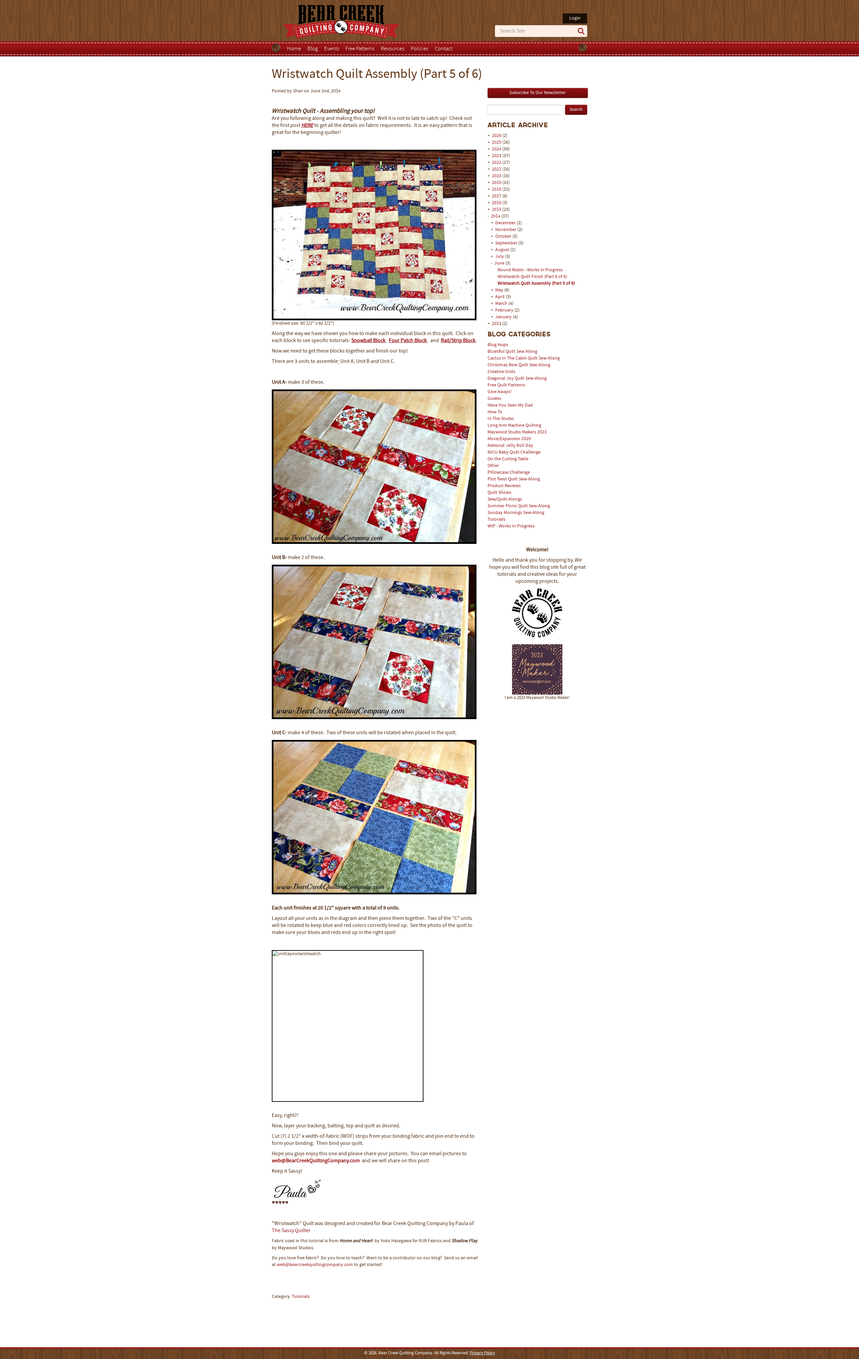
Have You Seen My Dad (510, 405)
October (503, 236)
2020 (496, 176)
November (506, 229)
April (500, 296)
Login (574, 18)
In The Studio (501, 418)
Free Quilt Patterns (506, 385)
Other (493, 465)
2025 (496, 142)
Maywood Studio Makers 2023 (517, 432)
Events (331, 49)
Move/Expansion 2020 (509, 438)
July (500, 256)
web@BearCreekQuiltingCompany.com (316, 1161)
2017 (496, 196)
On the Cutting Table (508, 459)
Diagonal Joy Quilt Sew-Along (517, 378)
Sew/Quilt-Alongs (505, 499)
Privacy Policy (482, 1353)
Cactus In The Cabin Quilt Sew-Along (524, 358)
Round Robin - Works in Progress (530, 270)
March (501, 303)
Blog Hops (498, 344)
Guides (494, 398)
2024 (496, 149)
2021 (496, 169)
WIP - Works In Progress (511, 526)
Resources (392, 49)
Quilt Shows (499, 492)
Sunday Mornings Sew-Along (516, 512)
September (506, 243)
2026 (496, 135)
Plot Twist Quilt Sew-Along (514, 479)
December (506, 223)
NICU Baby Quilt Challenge (514, 452)
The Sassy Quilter (291, 1230)
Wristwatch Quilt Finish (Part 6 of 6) (532, 276)
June (499, 263)
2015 (496, 209)
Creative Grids (501, 371)
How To (495, 412)
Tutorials (496, 519)
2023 (496, 155)
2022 (496, 162)
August (502, 249)
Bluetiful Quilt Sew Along (512, 351)
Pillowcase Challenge (509, 472)
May (499, 290)
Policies (419, 49)
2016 (496, 202)
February (504, 310)
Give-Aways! (500, 391)
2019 (496, 182)
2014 (495, 216)
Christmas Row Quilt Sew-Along (519, 365)
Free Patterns (359, 49)
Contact (444, 49)
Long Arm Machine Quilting (514, 425)
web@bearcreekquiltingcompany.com (315, 1264)
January (504, 317)
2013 (496, 323)
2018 (496, 189)
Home (294, 49)
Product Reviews (504, 485)
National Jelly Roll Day (510, 445)
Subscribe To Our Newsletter (537, 92)
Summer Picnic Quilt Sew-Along (519, 506)
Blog (312, 49)
